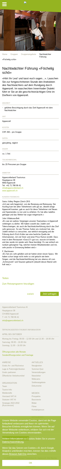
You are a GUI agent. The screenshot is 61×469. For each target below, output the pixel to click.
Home (4, 54)
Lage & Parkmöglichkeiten (13, 369)
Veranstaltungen (38, 372)
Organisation (9, 383)
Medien (35, 393)
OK (30, 463)
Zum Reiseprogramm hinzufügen (18, 283)
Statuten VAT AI (9, 400)
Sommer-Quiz (38, 369)
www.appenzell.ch (9, 191)
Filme (34, 406)
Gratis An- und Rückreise (13, 366)
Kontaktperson (38, 410)
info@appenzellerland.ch (12, 188)
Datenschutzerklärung (13, 442)
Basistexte (36, 400)
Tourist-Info (7, 390)
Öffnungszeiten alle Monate (14, 352)
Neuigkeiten (37, 366)
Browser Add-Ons (18, 454)
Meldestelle (7, 393)
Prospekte (36, 396)
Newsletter (36, 376)
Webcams (36, 379)
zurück (30, 294)
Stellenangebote (38, 382)
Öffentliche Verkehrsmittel (13, 376)
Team (4, 386)
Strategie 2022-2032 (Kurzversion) (10, 404)
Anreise (6, 362)
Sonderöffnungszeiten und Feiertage (17, 355)
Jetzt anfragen (49, 294)
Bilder (34, 403)
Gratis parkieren (9, 372)
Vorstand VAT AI (9, 396)
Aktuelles (37, 362)
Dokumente (36, 386)
